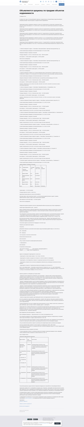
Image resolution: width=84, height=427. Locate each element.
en (57, 1)
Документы (48, 4)
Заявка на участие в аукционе (25, 403)
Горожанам (43, 4)
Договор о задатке (23, 401)
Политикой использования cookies (44, 423)
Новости (21, 4)
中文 (60, 1)
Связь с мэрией (61, 4)
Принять (57, 423)
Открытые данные (54, 4)
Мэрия (25, 4)
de (59, 1)
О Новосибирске (30, 4)
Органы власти (37, 4)
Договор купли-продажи (24, 406)
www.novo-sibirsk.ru (28, 398)
